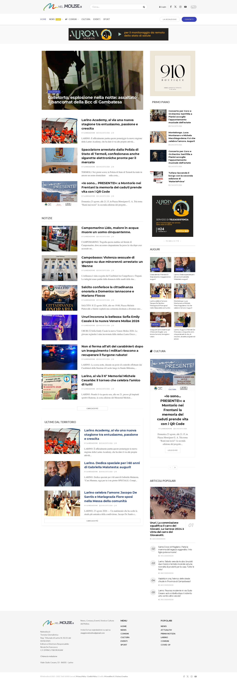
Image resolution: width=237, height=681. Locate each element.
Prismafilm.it (109, 676)
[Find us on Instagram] (180, 7)
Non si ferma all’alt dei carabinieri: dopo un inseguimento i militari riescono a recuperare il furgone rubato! (112, 351)
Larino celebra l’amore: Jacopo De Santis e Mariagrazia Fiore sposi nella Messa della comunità (110, 497)
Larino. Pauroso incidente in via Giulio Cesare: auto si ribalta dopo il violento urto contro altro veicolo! (175, 593)
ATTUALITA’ (166, 630)
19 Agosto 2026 (104, 300)
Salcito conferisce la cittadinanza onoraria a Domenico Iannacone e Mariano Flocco (107, 291)
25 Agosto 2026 (104, 133)
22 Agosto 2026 (104, 167)
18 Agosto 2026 (104, 359)
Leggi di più (174, 449)
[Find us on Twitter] (175, 7)
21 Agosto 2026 (104, 196)
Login (163, 7)
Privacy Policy (81, 676)
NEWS (123, 630)
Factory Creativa (122, 676)
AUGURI (155, 269)
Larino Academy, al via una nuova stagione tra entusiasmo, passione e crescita (109, 124)
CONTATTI (189, 19)
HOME (124, 626)
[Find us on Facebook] (170, 7)
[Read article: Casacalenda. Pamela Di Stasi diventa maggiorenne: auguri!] (160, 264)
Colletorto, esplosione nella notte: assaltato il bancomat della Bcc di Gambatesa (92, 100)
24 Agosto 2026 (106, 471)
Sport (106, 19)
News (54, 19)
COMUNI (125, 633)
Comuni (73, 19)
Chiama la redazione (48, 656)
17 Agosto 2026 (176, 185)
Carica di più (92, 408)
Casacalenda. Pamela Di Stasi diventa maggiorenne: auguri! (160, 276)
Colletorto (54, 92)
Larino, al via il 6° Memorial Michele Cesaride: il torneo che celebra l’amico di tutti (110, 380)
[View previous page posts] (170, 467)
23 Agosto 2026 (106, 505)
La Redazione (55, 107)
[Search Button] (144, 7)
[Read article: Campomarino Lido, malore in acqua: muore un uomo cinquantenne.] (59, 238)
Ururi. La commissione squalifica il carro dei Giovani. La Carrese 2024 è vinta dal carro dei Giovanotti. (167, 529)
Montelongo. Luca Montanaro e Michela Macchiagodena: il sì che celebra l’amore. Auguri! (183, 304)
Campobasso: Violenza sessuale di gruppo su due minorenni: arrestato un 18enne (112, 262)
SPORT (124, 645)
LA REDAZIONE (170, 19)
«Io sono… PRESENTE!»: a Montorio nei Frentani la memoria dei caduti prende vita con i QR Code (111, 187)
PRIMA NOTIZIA (168, 633)
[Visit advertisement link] (118, 34)
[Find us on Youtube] (185, 7)
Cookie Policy (92, 676)
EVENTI (96, 19)
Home (43, 19)
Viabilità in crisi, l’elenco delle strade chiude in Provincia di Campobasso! (174, 580)
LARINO (164, 637)
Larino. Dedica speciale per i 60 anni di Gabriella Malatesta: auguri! (184, 276)
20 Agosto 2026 (104, 270)
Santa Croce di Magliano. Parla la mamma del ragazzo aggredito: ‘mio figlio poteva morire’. (175, 550)
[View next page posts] (175, 467)
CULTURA (85, 19)
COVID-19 (165, 645)
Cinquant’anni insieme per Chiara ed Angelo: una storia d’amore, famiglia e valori (160, 333)
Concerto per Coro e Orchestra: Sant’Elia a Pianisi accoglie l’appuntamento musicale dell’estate (180, 117)
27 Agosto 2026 (70, 107)
